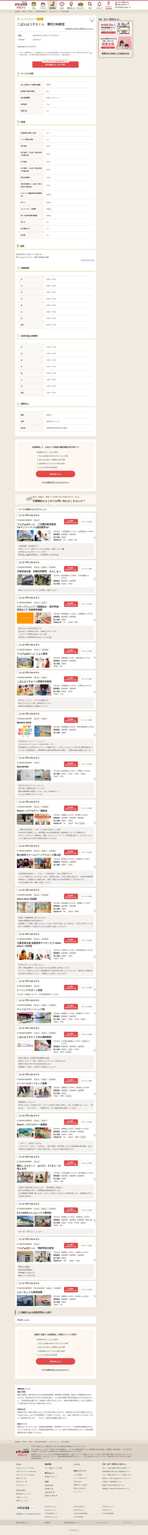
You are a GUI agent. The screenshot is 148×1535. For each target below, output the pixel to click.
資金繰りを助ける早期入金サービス (113, 1485)
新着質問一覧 (49, 1489)
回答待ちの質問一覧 (51, 1496)
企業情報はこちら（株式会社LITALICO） (28, 1514)
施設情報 (48, 1464)
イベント (77, 1464)
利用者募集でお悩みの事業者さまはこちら (79, 29)
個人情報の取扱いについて (72, 1523)
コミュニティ (21, 1490)
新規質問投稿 (49, 1485)
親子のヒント (50, 1473)
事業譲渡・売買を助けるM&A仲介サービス (115, 1489)
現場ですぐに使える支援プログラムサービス (116, 1478)
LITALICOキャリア (108, 1507)
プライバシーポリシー (102, 1523)
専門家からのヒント (51, 1477)
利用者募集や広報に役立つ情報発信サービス (116, 1471)
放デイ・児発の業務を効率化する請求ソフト (116, 1468)
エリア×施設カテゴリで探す (53, 1468)
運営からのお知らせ (80, 1488)
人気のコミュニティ (22, 1497)
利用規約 (47, 1523)
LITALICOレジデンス (51, 1517)
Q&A (47, 1481)
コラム (18, 1464)
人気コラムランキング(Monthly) (26, 1471)
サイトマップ (78, 1492)
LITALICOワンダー (79, 1510)
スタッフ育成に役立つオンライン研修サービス (116, 1475)
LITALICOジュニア (50, 1510)
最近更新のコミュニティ (23, 1494)
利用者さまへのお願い (80, 1485)
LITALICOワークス (50, 1507)
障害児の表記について (23, 1523)
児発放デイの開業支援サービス (112, 1482)
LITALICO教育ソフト (51, 1513)
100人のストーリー (22, 1485)
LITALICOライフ (107, 1510)
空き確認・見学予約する (71, 522)
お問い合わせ (78, 1481)
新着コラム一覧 (21, 1478)
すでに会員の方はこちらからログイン (55, 482)
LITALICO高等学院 (108, 1513)
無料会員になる (55, 474)
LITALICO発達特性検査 (81, 1513)
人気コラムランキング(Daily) (25, 1475)
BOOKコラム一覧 (21, 1482)
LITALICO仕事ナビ (79, 1507)
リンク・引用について (80, 1478)
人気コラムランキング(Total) (25, 1468)
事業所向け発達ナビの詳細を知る (116, 53)
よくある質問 (78, 1475)
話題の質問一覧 (50, 1492)
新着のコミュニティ (22, 1501)
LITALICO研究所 (78, 1517)
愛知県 (23, 1320)
